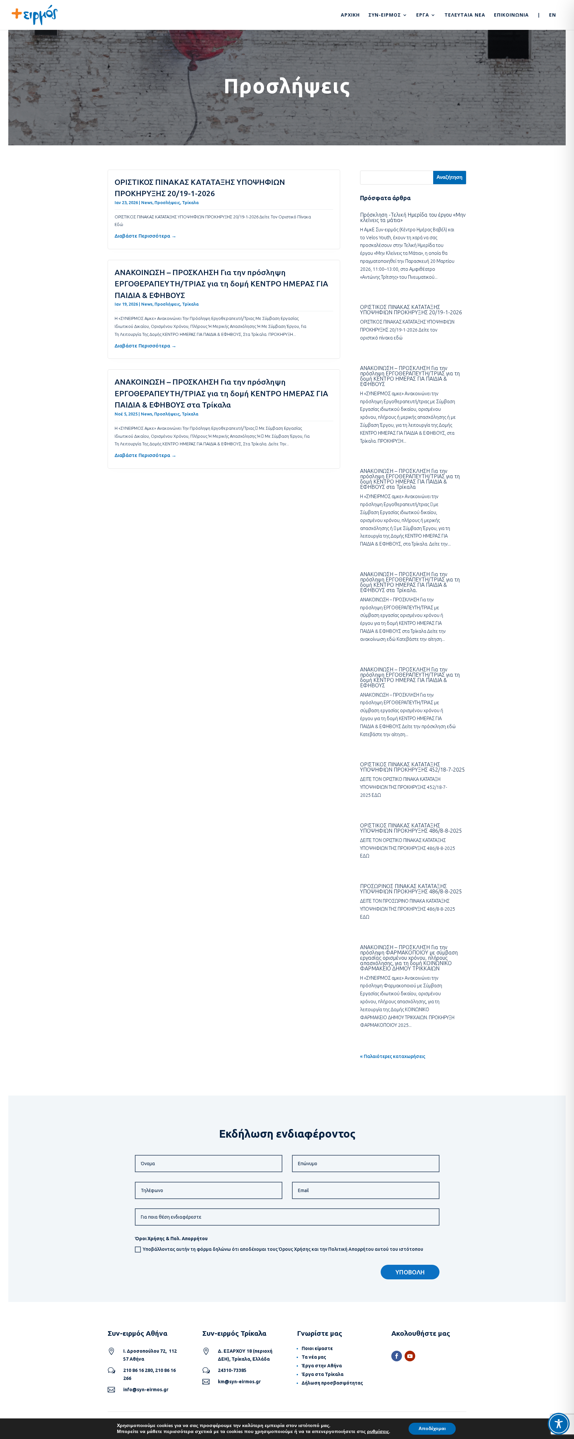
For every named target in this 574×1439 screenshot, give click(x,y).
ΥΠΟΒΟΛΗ (410, 1272)
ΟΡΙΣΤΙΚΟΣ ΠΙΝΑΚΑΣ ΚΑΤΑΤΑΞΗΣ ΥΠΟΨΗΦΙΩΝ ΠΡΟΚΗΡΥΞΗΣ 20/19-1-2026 (411, 309)
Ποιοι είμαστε (317, 1348)
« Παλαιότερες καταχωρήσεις (392, 1056)
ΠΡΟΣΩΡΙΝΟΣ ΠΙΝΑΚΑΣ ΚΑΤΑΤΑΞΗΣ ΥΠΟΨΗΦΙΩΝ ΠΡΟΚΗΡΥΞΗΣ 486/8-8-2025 (411, 888)
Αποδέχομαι (432, 1428)
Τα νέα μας (314, 1357)
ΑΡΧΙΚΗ (350, 15)
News (146, 202)
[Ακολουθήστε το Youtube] (410, 1356)
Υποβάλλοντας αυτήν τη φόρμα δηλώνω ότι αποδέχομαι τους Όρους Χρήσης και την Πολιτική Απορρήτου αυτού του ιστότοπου (283, 1249)
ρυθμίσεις (378, 1432)
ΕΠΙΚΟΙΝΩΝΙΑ (511, 15)
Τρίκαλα (190, 202)
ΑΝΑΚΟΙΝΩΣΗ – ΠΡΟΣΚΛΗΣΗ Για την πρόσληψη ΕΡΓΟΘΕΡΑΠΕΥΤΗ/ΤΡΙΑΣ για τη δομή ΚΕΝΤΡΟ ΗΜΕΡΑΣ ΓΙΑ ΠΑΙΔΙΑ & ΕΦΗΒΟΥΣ (221, 283)
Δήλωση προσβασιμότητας (332, 1383)
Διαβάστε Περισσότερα (142, 236)
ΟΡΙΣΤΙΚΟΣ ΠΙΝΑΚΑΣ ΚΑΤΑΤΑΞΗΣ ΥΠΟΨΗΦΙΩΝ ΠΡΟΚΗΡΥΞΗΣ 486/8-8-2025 (411, 828)
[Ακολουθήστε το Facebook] (396, 1356)
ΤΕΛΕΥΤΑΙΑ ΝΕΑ (464, 15)
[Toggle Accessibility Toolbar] (558, 1423)
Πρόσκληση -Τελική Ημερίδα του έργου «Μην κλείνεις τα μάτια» (413, 217)
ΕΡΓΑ (422, 15)
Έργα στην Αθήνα (322, 1365)
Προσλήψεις (167, 202)
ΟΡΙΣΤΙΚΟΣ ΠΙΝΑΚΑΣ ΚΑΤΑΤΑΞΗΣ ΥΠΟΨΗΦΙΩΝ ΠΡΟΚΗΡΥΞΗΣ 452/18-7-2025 (412, 767)
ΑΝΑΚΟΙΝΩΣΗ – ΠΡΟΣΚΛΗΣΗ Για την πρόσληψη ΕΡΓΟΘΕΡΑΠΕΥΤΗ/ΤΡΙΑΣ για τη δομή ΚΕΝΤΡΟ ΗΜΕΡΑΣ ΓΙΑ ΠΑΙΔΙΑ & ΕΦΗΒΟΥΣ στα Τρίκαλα (221, 393)
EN (552, 15)
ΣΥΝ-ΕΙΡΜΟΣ (384, 15)
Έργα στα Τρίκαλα (322, 1374)
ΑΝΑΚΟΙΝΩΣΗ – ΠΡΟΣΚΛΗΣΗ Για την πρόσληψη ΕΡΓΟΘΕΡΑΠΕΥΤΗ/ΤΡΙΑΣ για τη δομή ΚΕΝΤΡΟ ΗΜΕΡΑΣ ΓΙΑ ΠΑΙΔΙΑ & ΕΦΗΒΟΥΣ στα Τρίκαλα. (410, 582)
